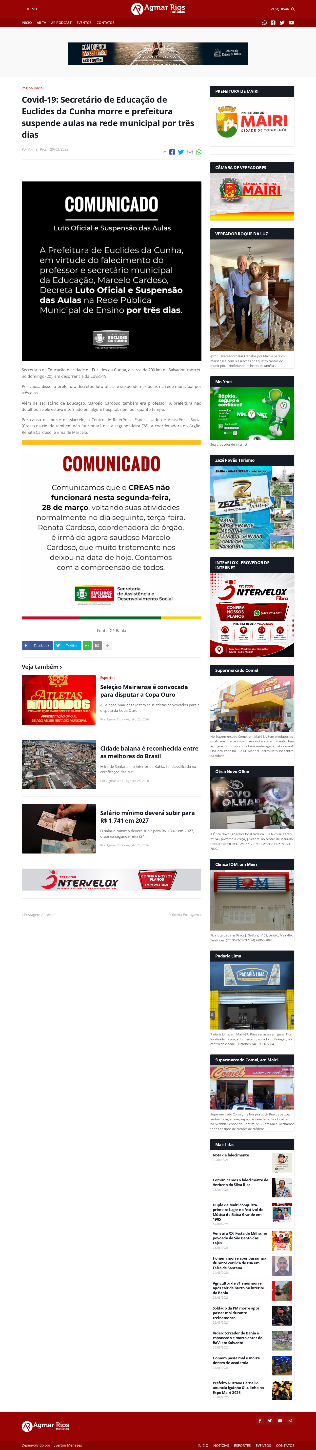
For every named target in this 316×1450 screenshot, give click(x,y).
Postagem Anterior (39, 914)
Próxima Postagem (184, 914)
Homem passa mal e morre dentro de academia (236, 1360)
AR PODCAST (61, 22)
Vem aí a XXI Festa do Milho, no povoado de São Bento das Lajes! (240, 1238)
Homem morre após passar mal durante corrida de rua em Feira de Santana (240, 1263)
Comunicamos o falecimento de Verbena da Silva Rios (240, 1182)
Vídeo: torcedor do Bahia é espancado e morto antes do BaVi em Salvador (237, 1338)
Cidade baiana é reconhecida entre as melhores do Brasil (149, 752)
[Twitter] (181, 152)
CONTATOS (105, 22)
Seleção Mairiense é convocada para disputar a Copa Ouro (144, 690)
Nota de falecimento (231, 1155)
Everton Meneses (68, 1445)
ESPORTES (242, 1445)
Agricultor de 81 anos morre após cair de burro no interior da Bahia (238, 1288)
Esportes (107, 677)
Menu (31, 9)
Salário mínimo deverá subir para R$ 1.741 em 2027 (147, 816)
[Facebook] (172, 152)
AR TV (41, 22)
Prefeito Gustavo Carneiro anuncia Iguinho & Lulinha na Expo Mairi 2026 (238, 1388)
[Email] (190, 152)
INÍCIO (27, 22)
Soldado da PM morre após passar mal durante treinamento (236, 1313)
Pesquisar (280, 9)
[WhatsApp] (198, 152)
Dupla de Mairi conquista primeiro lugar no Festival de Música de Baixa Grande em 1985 (238, 1212)
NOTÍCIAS (221, 1445)
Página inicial (33, 88)
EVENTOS (84, 22)
